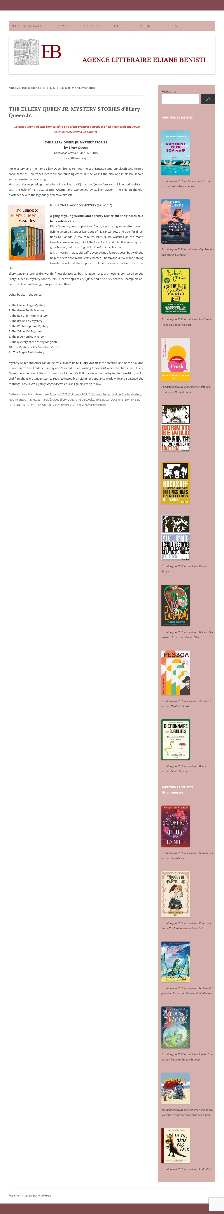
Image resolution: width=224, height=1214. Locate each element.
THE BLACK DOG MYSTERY (113, 399)
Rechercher (168, 91)
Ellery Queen (68, 399)
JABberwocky (85, 399)
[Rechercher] (208, 99)
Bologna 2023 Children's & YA (69, 394)
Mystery (136, 394)
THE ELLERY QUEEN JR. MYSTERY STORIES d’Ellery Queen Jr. (74, 112)
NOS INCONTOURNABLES (27, 26)
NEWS (62, 26)
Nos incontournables (22, 399)
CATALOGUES (90, 26)
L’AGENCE (146, 26)
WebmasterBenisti (94, 405)
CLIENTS (119, 26)
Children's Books (99, 394)
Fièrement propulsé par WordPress (30, 1195)
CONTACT (174, 26)
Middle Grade (120, 394)
